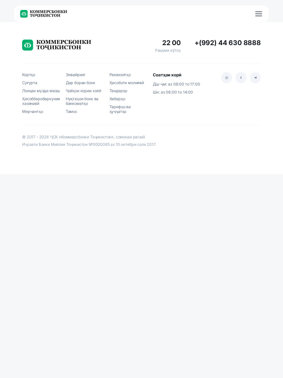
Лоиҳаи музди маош (41, 90)
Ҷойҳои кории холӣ (83, 90)
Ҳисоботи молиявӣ (126, 82)
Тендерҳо (118, 90)
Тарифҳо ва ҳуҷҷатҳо (120, 109)
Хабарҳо (117, 98)
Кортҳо (28, 74)
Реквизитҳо (120, 74)
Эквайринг (76, 74)
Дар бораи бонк (80, 82)
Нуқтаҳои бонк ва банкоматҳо (82, 101)
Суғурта (29, 82)
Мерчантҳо (32, 111)
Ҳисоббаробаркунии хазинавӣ (41, 101)
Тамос (71, 111)
